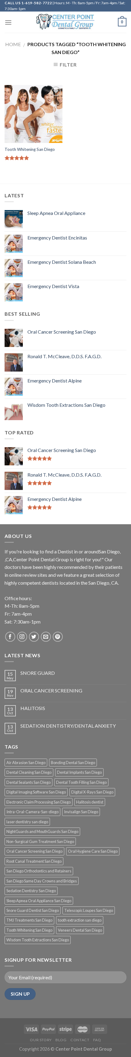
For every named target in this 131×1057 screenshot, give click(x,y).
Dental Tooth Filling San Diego (81, 782)
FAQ (97, 1040)
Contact (79, 1040)
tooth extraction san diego (79, 920)
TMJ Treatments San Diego (29, 920)
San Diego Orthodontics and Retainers (38, 870)
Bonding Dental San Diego (73, 762)
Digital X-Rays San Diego (92, 792)
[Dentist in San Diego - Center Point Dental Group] (65, 22)
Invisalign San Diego (81, 811)
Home (13, 44)
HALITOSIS (32, 708)
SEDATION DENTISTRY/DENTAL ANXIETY (68, 726)
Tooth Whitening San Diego (30, 149)
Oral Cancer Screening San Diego (34, 851)
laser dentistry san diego (27, 821)
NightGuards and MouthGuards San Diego (42, 831)
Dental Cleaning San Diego (28, 772)
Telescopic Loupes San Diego (88, 910)
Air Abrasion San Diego (25, 762)
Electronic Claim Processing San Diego (38, 802)
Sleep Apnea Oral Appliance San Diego (38, 900)
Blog (60, 1040)
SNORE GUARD (37, 673)
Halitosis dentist (89, 802)
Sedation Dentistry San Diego (31, 890)
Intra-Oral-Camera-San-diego (32, 811)
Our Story (41, 1040)
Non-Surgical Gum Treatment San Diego (40, 841)
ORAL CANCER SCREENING (51, 690)
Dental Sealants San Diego (28, 782)
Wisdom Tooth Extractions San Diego (37, 939)
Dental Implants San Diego (79, 772)
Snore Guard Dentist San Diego (32, 910)
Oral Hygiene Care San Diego (93, 851)
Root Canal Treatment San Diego (34, 861)
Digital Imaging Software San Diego (36, 792)
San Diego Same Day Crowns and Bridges (41, 881)
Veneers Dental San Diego (80, 930)
